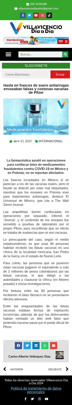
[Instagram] (42, 15)
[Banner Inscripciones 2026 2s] (36, 43)
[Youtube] (36, 15)
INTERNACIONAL (51, 141)
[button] (8, 54)
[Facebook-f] (23, 15)
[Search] (65, 54)
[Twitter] (29, 15)
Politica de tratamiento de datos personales (36, 390)
